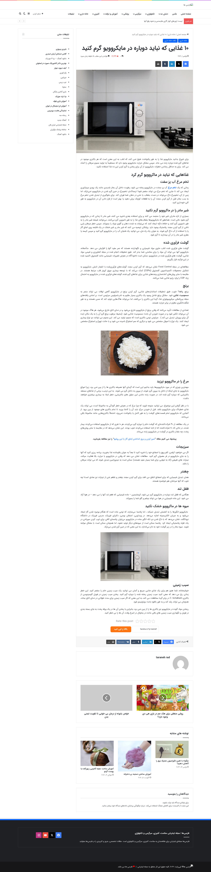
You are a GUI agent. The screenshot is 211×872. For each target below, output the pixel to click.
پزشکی (126, 13)
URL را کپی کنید (121, 629)
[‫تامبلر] (165, 64)
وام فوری (63, 72)
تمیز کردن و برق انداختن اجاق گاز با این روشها (134, 439)
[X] (179, 64)
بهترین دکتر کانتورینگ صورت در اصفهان (51, 63)
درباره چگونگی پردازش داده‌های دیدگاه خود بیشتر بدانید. (123, 805)
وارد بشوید (167, 802)
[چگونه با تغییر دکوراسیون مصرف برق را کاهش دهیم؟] (172, 749)
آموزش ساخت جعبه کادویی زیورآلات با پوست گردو (97, 770)
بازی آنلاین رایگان (59, 91)
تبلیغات (71, 13)
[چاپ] (158, 64)
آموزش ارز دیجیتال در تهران (56, 105)
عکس (174, 13)
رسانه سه (62, 115)
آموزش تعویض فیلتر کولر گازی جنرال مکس (165, 21)
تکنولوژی (151, 13)
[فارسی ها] (188, 4)
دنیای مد (164, 13)
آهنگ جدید (61, 120)
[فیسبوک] (186, 64)
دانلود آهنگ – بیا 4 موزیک (56, 58)
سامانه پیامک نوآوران (58, 129)
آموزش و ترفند (111, 13)
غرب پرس (62, 82)
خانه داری (84, 13)
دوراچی (63, 77)
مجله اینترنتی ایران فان (57, 124)
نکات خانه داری (170, 40)
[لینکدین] (172, 64)
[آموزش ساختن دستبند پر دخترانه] (134, 756)
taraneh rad (163, 658)
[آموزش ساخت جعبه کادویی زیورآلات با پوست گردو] (97, 753)
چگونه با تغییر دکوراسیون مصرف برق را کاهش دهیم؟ (172, 762)
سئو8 (64, 87)
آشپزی (96, 13)
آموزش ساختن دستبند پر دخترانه (137, 774)
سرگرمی (138, 13)
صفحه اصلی (186, 13)
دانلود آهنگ (61, 134)
